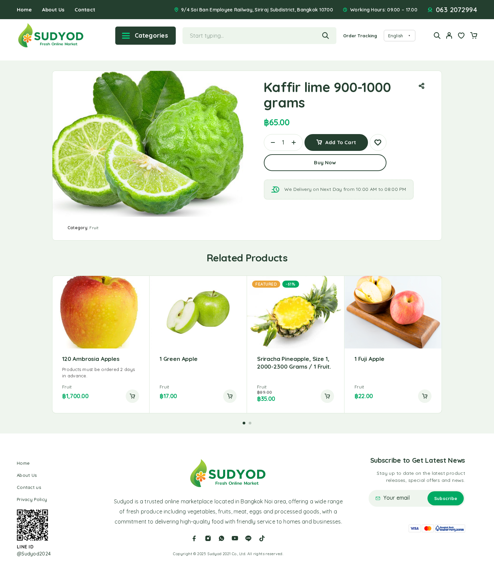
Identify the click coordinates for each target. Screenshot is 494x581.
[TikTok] (262, 538)
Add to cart (340, 140)
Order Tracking (360, 35)
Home (24, 9)
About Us (53, 9)
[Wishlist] (461, 36)
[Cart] (473, 36)
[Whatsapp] (221, 538)
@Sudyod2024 (34, 554)
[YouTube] (235, 538)
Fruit (93, 227)
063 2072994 (457, 10)
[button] (132, 396)
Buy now (325, 162)
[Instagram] (208, 538)
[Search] (437, 35)
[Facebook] (194, 538)
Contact (85, 9)
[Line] (248, 538)
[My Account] (449, 35)
